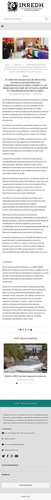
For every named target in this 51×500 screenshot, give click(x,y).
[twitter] (4, 459)
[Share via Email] (31, 330)
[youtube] (16, 459)
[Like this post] (21, 330)
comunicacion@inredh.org (14, 447)
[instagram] (12, 459)
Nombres (6, 477)
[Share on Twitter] (26, 330)
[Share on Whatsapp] (28, 330)
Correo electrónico (10, 468)
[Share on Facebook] (23, 330)
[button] (6, 365)
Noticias (18, 65)
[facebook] (8, 459)
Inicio (7, 65)
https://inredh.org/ (11, 453)
